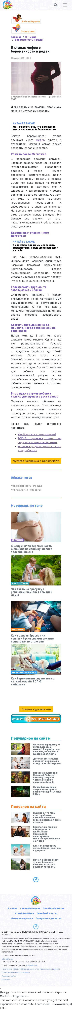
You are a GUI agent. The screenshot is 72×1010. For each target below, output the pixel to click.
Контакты (6, 979)
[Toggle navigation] (64, 5)
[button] (55, 5)
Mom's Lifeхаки (20, 583)
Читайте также (34, 126)
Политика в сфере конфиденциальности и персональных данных (31, 969)
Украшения (18, 629)
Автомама (17, 540)
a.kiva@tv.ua (7, 959)
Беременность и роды (29, 39)
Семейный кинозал (53, 908)
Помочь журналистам (36, 709)
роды (38, 485)
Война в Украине (31, 21)
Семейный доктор (47, 913)
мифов (40, 140)
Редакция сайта (9, 976)
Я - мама (30, 37)
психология (20, 489)
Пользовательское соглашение (16, 972)
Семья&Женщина (30, 908)
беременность (22, 485)
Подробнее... (20, 996)
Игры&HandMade (24, 913)
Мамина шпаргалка (22, 918)
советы (36, 489)
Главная (16, 37)
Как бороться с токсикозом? (37, 434)
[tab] (36, 879)
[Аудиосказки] (36, 718)
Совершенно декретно (48, 918)
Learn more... (43, 1004)
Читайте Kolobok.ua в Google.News (36, 460)
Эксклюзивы (28, 31)
